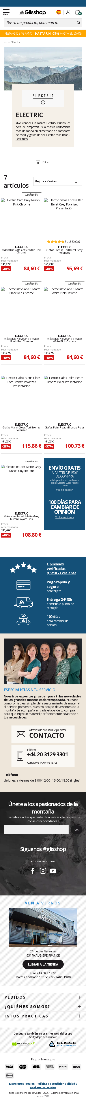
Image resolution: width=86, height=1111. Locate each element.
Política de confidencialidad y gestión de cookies (53, 1085)
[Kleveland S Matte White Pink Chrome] (64, 305)
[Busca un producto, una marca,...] (78, 23)
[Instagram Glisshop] (43, 871)
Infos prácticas (26, 1016)
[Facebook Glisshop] (33, 871)
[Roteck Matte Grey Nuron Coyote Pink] (21, 483)
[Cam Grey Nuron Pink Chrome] (21, 216)
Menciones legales (22, 1084)
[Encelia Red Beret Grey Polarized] (64, 216)
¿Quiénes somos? (27, 1006)
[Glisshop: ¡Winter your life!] (32, 12)
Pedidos (15, 997)
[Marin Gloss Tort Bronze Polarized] (21, 394)
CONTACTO (46, 735)
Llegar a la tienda (43, 964)
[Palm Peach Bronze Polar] (64, 394)
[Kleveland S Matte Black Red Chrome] (21, 305)
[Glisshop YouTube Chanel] (53, 871)
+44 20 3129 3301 (47, 754)
